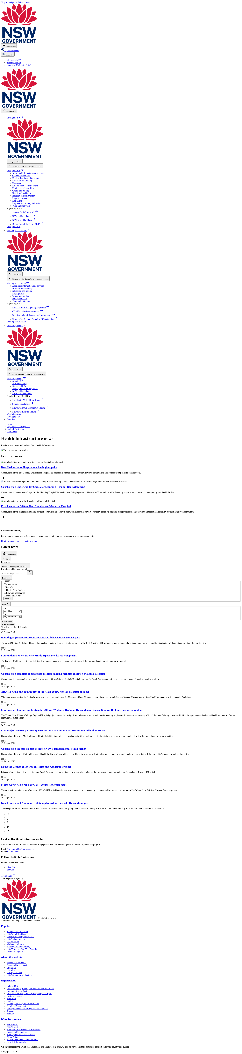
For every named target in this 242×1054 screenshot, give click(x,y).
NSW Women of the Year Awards (22, 949)
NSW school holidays (22, 393)
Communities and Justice (18, 991)
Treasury (10, 1013)
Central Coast (12, 584)
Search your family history (18, 946)
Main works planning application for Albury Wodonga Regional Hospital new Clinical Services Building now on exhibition (71, 709)
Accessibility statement (17, 965)
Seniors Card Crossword (17, 931)
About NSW (18, 381)
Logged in (9, 55)
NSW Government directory (19, 975)
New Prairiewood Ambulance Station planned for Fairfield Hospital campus (44, 803)
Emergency (17, 183)
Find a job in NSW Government (21, 1034)
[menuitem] (14, 60)
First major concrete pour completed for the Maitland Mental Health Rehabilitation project (53, 730)
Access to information (16, 962)
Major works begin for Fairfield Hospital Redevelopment (33, 784)
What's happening (16, 378)
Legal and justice (19, 198)
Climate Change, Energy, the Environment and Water (30, 988)
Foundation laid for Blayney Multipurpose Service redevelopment (38, 655)
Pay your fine (13, 941)
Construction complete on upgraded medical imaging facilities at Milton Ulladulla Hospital (53, 673)
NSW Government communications (22, 1039)
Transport (11, 1011)
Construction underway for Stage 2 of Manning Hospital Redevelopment (43, 486)
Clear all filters (8, 624)
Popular (6, 926)
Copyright (11, 967)
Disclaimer (11, 970)
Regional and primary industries (26, 203)
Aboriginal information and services (28, 173)
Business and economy (22, 288)
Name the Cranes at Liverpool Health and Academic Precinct (36, 766)
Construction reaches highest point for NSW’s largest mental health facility (43, 748)
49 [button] (8, 827)
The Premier (12, 1024)
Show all (7, 598)
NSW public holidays (21, 391)
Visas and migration (21, 206)
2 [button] (7, 819)
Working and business (18, 283)
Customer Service (14, 996)
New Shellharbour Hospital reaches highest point (29, 467)
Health (10, 1001)
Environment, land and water (25, 186)
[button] (8, 814)
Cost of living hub (15, 951)
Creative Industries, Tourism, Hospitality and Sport (29, 993)
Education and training (22, 180)
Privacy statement (14, 972)
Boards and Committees (17, 1032)
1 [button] (7, 817)
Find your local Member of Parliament (23, 1029)
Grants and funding (20, 191)
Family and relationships (23, 188)
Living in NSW (15, 170)
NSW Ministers (13, 1027)
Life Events (17, 201)
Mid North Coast (13, 595)
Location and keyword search (14, 569)
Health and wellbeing (21, 193)
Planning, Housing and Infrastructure (23, 1003)
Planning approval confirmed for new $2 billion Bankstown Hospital (40, 637)
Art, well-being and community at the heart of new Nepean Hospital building (45, 691)
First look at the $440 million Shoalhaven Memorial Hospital (36, 506)
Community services (21, 175)
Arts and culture (19, 383)
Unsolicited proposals (16, 1042)
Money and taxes (19, 298)
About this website (11, 957)
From (5, 608)
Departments (8, 980)
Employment (18, 293)
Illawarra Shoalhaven (15, 593)
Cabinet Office (13, 986)
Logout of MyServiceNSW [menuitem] (19, 65)
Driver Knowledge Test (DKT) (20, 936)
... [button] (7, 824)
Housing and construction (23, 196)
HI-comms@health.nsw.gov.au (20, 849)
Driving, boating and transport (25, 178)
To (4, 614)
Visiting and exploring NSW (25, 388)
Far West (10, 587)
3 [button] (7, 822)
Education (11, 998)
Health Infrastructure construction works (19, 541)
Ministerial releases (15, 944)
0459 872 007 (13, 851)
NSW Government (11, 1018)
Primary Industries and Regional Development (27, 1008)
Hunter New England (15, 590)
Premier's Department (16, 1006)
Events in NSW (19, 386)
